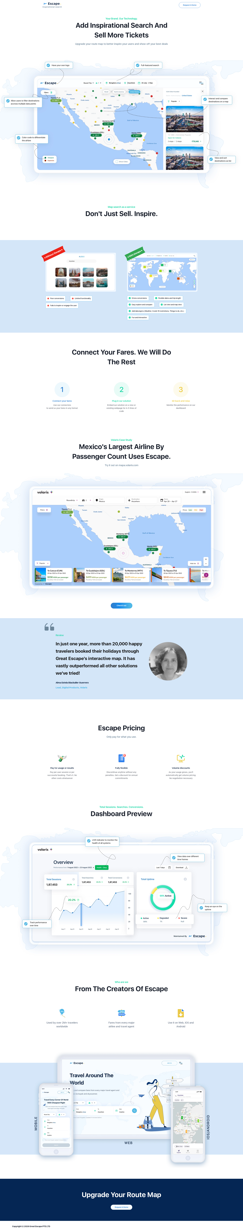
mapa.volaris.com (128, 465)
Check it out (121, 605)
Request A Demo (189, 5)
